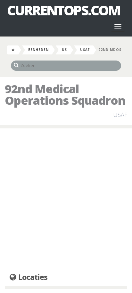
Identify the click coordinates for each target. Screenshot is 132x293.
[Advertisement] (66, 201)
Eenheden (38, 49)
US (64, 49)
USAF (85, 49)
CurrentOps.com (63, 10)
